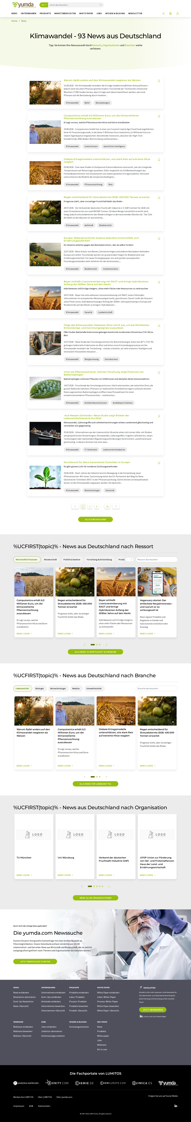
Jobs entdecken (48, 1026)
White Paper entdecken (108, 992)
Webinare (101, 1044)
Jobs (99, 1040)
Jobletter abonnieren (51, 1031)
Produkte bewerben (78, 1006)
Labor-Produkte (77, 997)
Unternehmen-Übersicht (53, 1010)
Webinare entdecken (23, 1026)
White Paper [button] (86, 13)
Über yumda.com (64, 1097)
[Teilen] (163, 13)
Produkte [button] (45, 13)
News (99, 1026)
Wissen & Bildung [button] (115, 13)
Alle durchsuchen (95, 519)
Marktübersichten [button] (65, 13)
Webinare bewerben (22, 1031)
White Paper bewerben (108, 1006)
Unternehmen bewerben (53, 1006)
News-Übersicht (21, 1006)
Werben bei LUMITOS (23, 1097)
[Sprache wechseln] (170, 13)
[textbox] (157, 559)
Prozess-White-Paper (107, 1001)
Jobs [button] (99, 13)
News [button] (14, 13)
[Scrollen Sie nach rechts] (131, 559)
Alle (43, 5)
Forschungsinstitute (79, 1026)
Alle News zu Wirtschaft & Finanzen (95, 651)
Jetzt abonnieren (153, 1009)
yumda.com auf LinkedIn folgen (154, 1016)
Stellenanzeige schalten (53, 1035)
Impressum (18, 1106)
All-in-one (102, 1049)
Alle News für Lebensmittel (96, 783)
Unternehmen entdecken (53, 992)
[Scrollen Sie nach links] (127, 559)
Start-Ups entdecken (51, 997)
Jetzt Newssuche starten (35, 961)
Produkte (101, 1031)
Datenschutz (44, 1106)
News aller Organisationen (95, 897)
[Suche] (101, 5)
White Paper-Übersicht (108, 1010)
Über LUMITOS (45, 1097)
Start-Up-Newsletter (23, 1001)
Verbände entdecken (51, 1001)
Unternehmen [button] (28, 13)
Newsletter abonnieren (24, 997)
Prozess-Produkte (78, 1001)
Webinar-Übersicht (22, 1035)
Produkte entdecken (79, 992)
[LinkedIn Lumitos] (176, 1106)
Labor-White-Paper (106, 997)
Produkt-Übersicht (78, 1010)
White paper (103, 1035)
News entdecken (21, 992)
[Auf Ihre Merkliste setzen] (158, 81)
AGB (31, 1106)
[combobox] (157, 559)
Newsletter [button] (135, 13)
